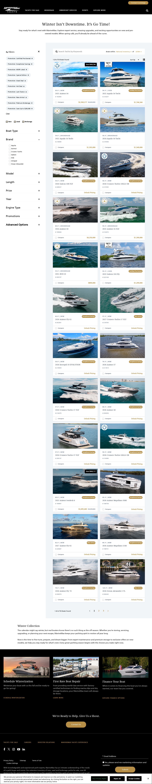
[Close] (148, 778)
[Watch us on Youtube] (18, 749)
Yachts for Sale (32, 10)
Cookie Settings (12, 763)
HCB (12, 158)
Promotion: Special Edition (17, 75)
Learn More (58, 698)
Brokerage (49, 10)
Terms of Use (36, 760)
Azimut (14, 148)
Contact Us (76, 724)
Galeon (13, 155)
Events (85, 10)
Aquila (13, 145)
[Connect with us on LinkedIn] (23, 749)
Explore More (99, 10)
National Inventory (123, 52)
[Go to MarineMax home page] (11, 9)
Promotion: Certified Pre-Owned (19, 58)
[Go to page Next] (108, 611)
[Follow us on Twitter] (9, 749)
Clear (8, 113)
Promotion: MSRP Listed (16, 69)
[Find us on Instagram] (13, 749)
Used (18, 122)
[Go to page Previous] (89, 611)
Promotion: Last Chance (16, 92)
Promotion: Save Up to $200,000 (19, 108)
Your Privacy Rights (99, 778)
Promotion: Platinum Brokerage (19, 103)
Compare (61, 102)
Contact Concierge (138, 3)
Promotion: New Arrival (16, 97)
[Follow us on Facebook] (4, 749)
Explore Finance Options (113, 698)
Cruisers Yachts (16, 152)
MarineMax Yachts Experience (74, 742)
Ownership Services (68, 10)
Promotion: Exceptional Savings (19, 64)
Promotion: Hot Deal (15, 86)
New (10, 122)
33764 (138, 52)
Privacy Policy (8, 760)
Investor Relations (46, 742)
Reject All (117, 778)
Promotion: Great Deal (16, 81)
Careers (27, 742)
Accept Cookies (134, 778)
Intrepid (14, 161)
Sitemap (23, 760)
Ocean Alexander (17, 164)
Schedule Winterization (14, 698)
